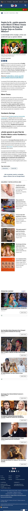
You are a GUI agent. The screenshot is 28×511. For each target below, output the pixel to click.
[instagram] (12, 471)
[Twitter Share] (4, 61)
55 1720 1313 (16, 485)
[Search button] (25, 5)
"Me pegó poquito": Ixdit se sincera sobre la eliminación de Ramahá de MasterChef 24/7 (21, 230)
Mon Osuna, (10, 146)
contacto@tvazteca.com (18, 484)
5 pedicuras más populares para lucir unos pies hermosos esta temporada (20, 186)
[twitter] (10, 471)
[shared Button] (6, 61)
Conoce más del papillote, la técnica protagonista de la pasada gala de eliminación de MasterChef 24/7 (21, 215)
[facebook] (16, 471)
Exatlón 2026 (13, 168)
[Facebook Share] (2, 61)
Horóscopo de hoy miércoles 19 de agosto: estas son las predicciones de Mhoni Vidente (21, 245)
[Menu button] (3, 5)
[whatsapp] (18, 471)
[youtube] (14, 471)
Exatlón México (5, 168)
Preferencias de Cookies (13, 490)
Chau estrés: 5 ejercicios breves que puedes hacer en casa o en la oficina (21, 201)
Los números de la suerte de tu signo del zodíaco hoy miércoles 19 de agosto (21, 260)
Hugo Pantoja (8, 58)
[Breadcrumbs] (2, 13)
